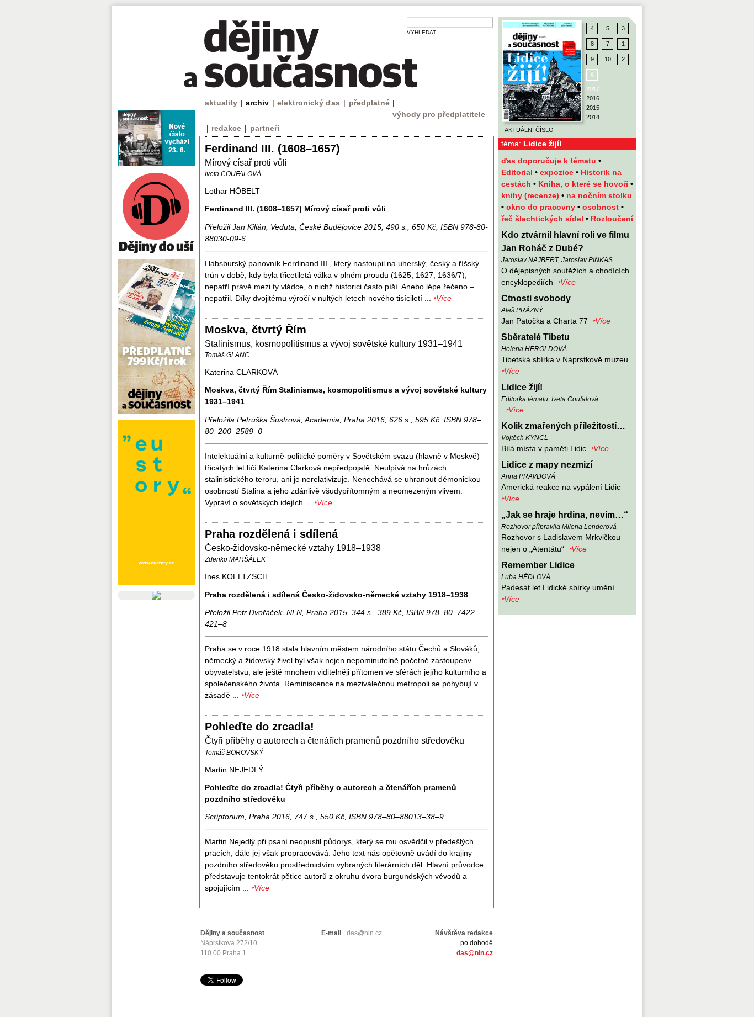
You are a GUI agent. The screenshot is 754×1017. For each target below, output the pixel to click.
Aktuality (221, 102)
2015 (592, 107)
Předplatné (369, 102)
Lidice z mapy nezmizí (546, 464)
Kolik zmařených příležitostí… (563, 426)
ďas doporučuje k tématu (549, 160)
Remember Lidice (538, 565)
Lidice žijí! (522, 387)
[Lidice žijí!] (542, 71)
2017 (592, 89)
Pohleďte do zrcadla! (259, 727)
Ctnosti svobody (536, 298)
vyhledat (421, 32)
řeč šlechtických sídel (543, 218)
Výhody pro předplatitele (438, 114)
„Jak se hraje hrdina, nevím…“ (564, 515)
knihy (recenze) (531, 195)
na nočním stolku (599, 195)
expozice (558, 172)
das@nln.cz (474, 953)
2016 (592, 98)
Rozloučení (612, 218)
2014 (592, 117)
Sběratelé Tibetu (535, 337)
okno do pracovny (541, 207)
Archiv (257, 102)
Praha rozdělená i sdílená (271, 534)
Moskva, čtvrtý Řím (255, 330)
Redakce (226, 128)
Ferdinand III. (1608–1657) (272, 148)
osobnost (601, 207)
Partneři (264, 128)
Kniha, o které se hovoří (584, 183)
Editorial (518, 172)
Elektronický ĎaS (308, 102)
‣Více (566, 282)
